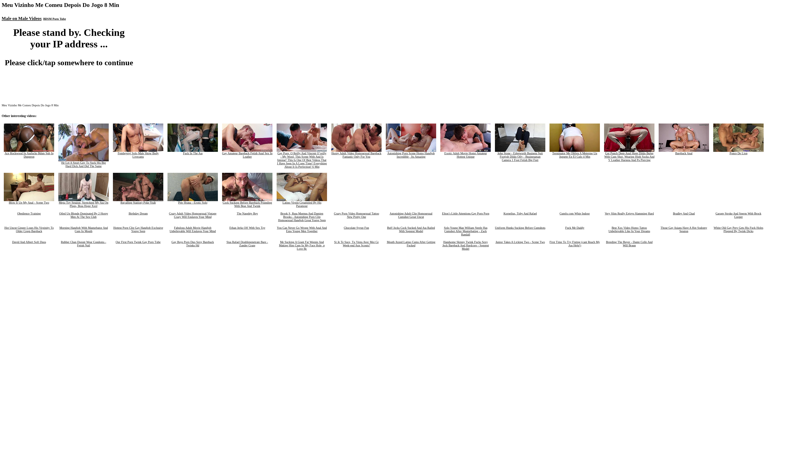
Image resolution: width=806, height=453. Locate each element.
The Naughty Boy (247, 213)
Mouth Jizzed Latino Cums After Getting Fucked (411, 244)
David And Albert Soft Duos (29, 242)
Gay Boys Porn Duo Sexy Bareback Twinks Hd (192, 244)
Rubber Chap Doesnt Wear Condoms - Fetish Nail (83, 244)
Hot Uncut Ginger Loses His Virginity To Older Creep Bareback (29, 229)
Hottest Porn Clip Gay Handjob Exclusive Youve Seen (138, 229)
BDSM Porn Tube (54, 19)
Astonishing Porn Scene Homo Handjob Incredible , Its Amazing (411, 155)
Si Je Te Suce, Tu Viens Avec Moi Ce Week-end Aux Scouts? (356, 244)
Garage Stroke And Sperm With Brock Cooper (738, 215)
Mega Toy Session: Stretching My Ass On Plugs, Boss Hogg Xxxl (83, 204)
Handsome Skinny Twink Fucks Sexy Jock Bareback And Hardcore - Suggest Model (465, 245)
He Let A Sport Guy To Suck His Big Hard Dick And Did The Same (83, 164)
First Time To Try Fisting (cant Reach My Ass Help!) (575, 244)
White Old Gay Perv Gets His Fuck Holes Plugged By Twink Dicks (738, 229)
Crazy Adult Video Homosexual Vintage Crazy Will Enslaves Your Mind (192, 215)
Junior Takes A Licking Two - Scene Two (520, 242)
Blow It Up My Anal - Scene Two (29, 202)
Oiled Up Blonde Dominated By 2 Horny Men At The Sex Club (83, 215)
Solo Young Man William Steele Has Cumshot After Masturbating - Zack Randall (465, 231)
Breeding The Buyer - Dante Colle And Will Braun (629, 244)
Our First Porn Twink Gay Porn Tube (138, 242)
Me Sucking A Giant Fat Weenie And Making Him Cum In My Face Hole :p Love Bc (302, 245)
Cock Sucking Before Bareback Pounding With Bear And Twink (247, 204)
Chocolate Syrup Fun (356, 227)
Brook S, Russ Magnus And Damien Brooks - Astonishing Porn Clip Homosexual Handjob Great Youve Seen (302, 217)
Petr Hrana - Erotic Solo (192, 202)
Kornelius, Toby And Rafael (520, 213)
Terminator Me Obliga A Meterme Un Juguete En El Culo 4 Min (574, 155)
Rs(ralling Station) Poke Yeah (138, 202)
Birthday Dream (138, 213)
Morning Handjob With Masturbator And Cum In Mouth (83, 229)
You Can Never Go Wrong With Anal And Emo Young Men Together (302, 229)
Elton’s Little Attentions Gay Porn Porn (465, 213)
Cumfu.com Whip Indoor (575, 213)
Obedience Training (29, 213)
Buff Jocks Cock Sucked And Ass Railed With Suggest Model (411, 229)
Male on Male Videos (22, 18)
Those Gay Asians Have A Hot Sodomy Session (684, 229)
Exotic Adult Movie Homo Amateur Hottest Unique (465, 155)
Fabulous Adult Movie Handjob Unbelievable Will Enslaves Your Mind (193, 229)
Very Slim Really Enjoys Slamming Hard (629, 213)
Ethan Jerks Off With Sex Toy (247, 227)
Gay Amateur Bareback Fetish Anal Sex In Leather (247, 155)
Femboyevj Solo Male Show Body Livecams (138, 155)
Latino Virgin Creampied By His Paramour (302, 204)
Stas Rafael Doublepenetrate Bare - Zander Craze (247, 244)
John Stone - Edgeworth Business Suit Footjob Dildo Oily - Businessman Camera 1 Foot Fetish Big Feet (520, 157)
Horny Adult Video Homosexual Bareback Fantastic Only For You (356, 155)
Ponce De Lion (738, 153)
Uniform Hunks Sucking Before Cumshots (520, 227)
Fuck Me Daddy (574, 227)
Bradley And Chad (684, 213)
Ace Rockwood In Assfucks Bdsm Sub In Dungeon (29, 155)
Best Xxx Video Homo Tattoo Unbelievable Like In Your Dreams (629, 229)
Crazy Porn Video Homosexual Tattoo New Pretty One (356, 215)
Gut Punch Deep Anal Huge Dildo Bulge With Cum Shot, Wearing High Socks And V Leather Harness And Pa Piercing (629, 157)
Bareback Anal (683, 153)
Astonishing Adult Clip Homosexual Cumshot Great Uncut (411, 215)
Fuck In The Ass (193, 153)
